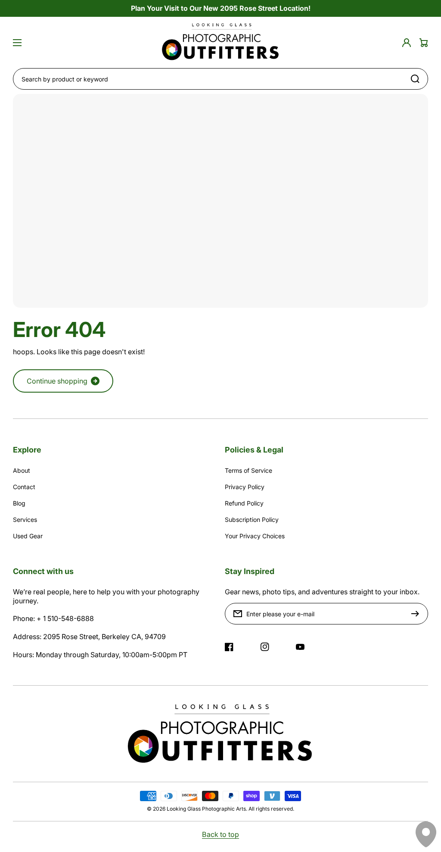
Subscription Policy (252, 519)
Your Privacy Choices (255, 536)
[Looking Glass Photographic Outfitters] (220, 42)
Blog (19, 503)
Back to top (220, 834)
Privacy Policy (244, 486)
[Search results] (417, 79)
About (21, 470)
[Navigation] (17, 42)
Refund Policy (244, 503)
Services (25, 519)
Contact (24, 486)
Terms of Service (248, 470)
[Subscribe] (417, 613)
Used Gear (28, 536)
